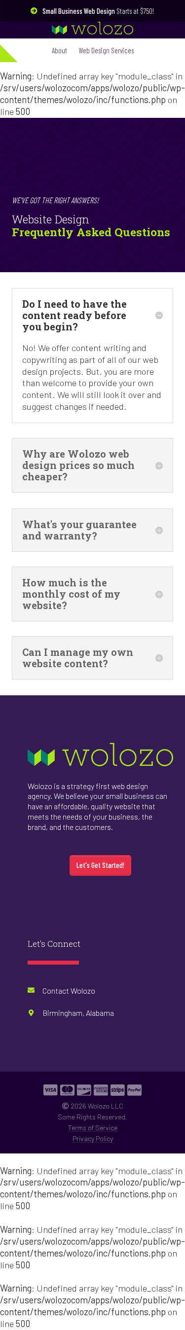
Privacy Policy (93, 1138)
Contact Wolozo (68, 990)
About (59, 50)
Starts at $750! (98, 10)
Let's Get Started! (100, 865)
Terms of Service (92, 1127)
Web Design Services (106, 50)
